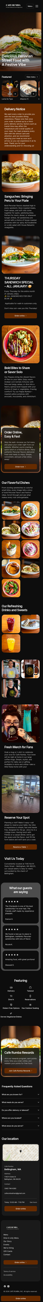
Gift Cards (8, 1251)
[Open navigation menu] (37, 6)
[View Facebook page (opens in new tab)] (5, 1286)
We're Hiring (9, 1248)
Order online (21, 1209)
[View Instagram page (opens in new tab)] (8, 1286)
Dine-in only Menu (11, 1238)
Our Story (8, 1241)
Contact (7, 1254)
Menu (30, 6)
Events (6, 1244)
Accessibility (8, 1275)
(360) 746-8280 (10, 1188)
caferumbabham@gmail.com (14, 1193)
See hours (33, 1202)
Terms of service (9, 1271)
